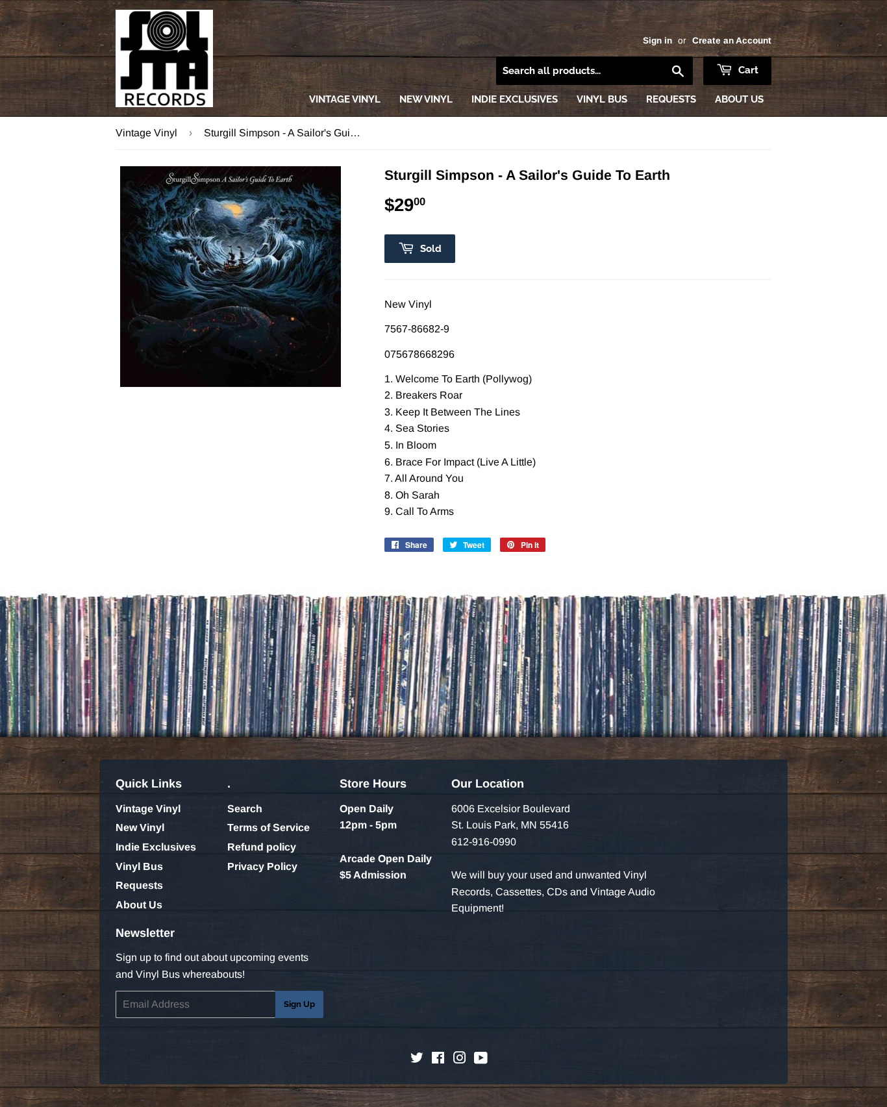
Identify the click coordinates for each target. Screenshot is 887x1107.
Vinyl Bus (602, 99)
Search (244, 808)
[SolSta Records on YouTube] (481, 1059)
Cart (747, 70)
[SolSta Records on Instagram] (459, 1059)
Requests (671, 99)
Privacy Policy (262, 866)
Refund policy (261, 846)
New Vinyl (426, 99)
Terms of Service (268, 827)
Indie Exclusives (514, 99)
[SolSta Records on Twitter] (416, 1059)
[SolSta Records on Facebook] (438, 1059)
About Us (739, 99)
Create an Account (731, 40)
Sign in (657, 40)
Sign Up (299, 1004)
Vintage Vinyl (345, 99)
